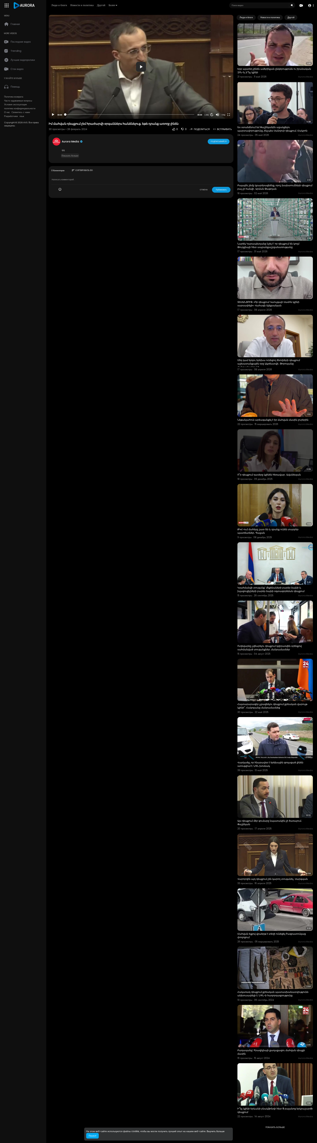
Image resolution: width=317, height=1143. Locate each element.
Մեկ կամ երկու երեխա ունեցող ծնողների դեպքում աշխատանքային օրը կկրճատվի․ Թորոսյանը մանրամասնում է (268, 364)
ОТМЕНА (204, 189)
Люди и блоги (59, 5)
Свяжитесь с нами (21, 112)
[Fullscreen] (228, 114)
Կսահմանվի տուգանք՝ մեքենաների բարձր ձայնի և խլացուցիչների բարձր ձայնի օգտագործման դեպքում (270, 589)
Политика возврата (13, 96)
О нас (7, 112)
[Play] (53, 114)
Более (112, 5)
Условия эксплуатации (15, 104)
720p (223, 115)
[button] (311, 5)
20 (211, 114)
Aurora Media (71, 141)
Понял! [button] (92, 1135)
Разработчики (11, 116)
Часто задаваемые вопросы (18, 100)
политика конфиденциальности (19, 108)
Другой (101, 5)
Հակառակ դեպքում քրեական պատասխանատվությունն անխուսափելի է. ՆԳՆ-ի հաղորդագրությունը (272, 993)
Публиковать (221, 189)
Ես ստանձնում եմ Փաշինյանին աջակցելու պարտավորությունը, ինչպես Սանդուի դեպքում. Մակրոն (272, 129)
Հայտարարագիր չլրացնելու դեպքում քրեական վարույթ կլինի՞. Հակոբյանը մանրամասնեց (272, 706)
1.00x (206, 115)
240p (222, 107)
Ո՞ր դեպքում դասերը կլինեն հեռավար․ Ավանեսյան (269, 474)
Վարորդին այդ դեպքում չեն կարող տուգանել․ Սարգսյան (272, 879)
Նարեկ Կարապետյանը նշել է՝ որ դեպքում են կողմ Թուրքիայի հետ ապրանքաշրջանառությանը (268, 245)
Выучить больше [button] (216, 1131)
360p (222, 102)
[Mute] (217, 114)
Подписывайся (219, 141)
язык (21, 116)
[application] (141, 67)
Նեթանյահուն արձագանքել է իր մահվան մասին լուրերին (272, 419)
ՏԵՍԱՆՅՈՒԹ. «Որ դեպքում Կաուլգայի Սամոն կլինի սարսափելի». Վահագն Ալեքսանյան (268, 303)
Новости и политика (82, 5)
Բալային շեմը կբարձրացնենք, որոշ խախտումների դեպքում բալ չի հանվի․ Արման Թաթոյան (274, 187)
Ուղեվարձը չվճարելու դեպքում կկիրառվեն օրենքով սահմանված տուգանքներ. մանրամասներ (269, 647)
